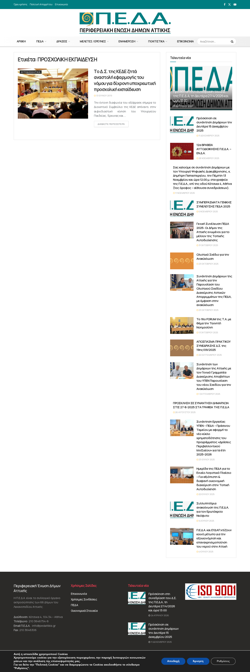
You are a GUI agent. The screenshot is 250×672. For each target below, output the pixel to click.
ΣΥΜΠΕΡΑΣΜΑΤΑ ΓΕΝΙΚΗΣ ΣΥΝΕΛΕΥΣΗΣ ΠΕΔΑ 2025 (214, 204)
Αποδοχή (173, 661)
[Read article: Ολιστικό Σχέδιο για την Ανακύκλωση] (182, 260)
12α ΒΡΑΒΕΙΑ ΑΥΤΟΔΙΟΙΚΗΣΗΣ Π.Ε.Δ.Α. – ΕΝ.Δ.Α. (213, 149)
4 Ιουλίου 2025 (205, 551)
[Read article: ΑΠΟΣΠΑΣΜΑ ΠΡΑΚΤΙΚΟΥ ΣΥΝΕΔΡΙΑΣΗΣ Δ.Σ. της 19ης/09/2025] (182, 348)
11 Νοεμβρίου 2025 (185, 192)
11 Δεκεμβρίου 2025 (208, 135)
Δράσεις (61, 41)
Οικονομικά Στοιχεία (84, 610)
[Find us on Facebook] (224, 4)
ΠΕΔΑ (40, 41)
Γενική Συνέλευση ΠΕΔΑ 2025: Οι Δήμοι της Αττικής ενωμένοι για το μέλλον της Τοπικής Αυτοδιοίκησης (212, 232)
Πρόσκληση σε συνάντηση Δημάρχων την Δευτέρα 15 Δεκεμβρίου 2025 (214, 124)
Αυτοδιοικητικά (30, 72)
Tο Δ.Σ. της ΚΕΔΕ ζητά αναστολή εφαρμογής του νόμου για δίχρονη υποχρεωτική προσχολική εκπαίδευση (125, 80)
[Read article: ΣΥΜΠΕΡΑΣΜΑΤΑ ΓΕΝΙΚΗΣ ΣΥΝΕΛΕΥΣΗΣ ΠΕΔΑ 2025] (182, 208)
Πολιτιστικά (156, 41)
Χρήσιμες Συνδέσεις (84, 599)
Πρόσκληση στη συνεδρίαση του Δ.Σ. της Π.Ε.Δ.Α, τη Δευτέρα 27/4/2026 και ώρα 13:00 (200, 96)
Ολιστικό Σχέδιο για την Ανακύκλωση (212, 256)
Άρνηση (198, 661)
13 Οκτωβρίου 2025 (208, 332)
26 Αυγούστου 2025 (185, 412)
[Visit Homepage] (125, 23)
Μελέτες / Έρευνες (93, 41)
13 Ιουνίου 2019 (104, 95)
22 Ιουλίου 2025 (206, 494)
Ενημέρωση (127, 41)
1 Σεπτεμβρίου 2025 (209, 393)
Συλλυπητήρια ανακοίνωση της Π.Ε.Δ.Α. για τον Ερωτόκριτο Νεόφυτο (212, 509)
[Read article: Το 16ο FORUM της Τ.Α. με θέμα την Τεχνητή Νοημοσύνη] (182, 325)
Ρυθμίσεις (223, 661)
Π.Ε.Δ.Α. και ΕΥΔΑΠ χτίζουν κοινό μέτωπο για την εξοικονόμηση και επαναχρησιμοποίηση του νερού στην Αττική (214, 538)
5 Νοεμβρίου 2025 (208, 211)
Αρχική (21, 41)
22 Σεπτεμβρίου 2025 (210, 354)
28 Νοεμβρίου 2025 (208, 158)
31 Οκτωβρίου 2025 (208, 245)
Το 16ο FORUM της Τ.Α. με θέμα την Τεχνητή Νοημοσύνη (213, 323)
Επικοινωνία (61, 4)
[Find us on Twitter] (229, 4)
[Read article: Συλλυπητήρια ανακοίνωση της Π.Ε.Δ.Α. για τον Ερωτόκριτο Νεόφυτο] (182, 509)
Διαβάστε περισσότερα (113, 123)
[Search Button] (232, 41)
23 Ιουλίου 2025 (206, 459)
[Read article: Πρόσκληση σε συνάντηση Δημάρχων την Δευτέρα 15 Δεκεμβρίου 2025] (182, 124)
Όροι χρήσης (20, 4)
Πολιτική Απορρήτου (41, 4)
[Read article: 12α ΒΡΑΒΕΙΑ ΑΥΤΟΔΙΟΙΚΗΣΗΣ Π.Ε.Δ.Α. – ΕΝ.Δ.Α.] (182, 151)
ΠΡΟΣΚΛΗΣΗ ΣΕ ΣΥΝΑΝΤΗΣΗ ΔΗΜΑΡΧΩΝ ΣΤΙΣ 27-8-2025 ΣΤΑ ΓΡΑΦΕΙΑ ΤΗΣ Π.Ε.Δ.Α (201, 405)
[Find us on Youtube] (235, 4)
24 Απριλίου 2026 (184, 106)
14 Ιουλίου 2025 (206, 520)
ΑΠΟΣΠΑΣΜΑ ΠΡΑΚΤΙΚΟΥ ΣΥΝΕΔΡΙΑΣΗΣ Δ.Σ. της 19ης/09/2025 (213, 346)
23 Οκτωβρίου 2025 (208, 263)
